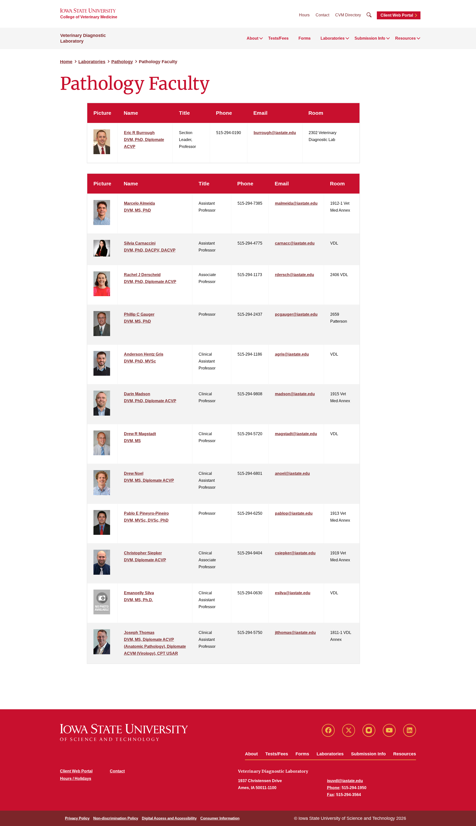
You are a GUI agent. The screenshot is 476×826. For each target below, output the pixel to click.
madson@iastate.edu (295, 394)
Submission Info (368, 753)
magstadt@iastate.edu (296, 434)
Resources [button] (405, 38)
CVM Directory (348, 15)
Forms (304, 38)
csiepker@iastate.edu (295, 553)
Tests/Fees (278, 38)
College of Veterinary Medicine (88, 17)
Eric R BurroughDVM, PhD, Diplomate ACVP (144, 140)
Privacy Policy (77, 818)
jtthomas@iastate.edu (295, 632)
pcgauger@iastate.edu (296, 314)
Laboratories (91, 61)
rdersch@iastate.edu (294, 275)
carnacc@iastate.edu (295, 243)
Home (66, 61)
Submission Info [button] (370, 38)
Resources (404, 753)
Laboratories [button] (333, 38)
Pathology (122, 61)
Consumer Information (219, 818)
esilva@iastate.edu (292, 593)
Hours (304, 15)
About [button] (252, 38)
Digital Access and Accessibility (169, 818)
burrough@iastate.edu (275, 133)
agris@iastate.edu (292, 354)
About (251, 753)
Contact (322, 15)
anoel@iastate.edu (292, 473)
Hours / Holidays (75, 778)
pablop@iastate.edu (294, 513)
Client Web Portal (397, 15)
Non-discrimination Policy (115, 818)
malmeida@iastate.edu (296, 203)
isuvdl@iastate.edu (345, 781)
